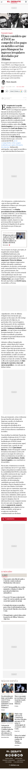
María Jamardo (11, 82)
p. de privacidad (21, 760)
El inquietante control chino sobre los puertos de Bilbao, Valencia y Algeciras (14, 617)
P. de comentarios (18, 762)
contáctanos (18, 758)
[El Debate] (14, 1)
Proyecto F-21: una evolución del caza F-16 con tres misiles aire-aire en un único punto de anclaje (14, 599)
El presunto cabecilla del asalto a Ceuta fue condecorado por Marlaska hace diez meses (14, 581)
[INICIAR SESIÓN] (26, 2)
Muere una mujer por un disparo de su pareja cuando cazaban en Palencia (20, 700)
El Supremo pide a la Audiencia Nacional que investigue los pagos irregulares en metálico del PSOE (9, 239)
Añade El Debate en (15, 91)
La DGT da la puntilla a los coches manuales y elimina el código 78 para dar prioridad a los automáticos (14, 590)
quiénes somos (9, 758)
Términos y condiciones (8, 760)
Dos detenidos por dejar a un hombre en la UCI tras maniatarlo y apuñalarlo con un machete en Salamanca (7, 701)
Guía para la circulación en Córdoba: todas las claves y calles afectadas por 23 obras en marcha (7, 730)
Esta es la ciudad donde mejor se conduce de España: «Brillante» (20, 739)
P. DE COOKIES (8, 762)
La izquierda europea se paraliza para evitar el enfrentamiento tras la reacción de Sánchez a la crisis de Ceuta (15, 608)
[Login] (26, 2)
